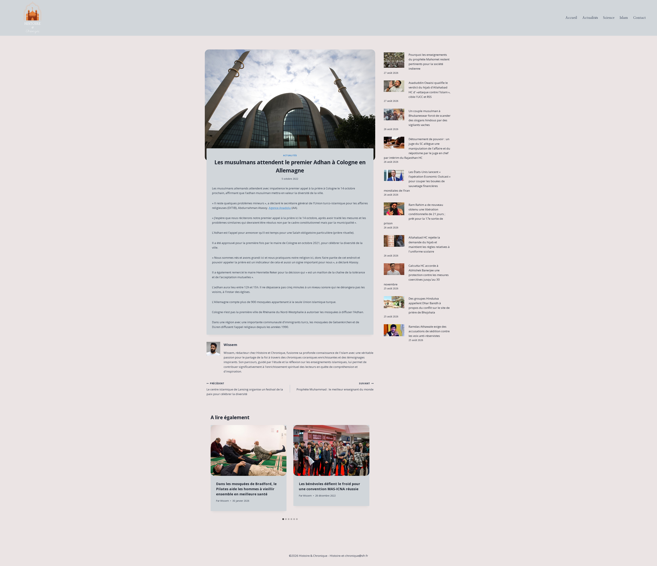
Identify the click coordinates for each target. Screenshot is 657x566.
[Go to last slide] (216, 470)
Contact (639, 18)
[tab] (283, 519)
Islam (624, 18)
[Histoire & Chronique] (32, 18)
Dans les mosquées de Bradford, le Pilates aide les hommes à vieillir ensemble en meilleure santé (246, 488)
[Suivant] (363, 470)
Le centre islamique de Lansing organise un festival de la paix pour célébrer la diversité (245, 389)
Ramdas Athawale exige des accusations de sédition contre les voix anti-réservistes (429, 331)
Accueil (571, 18)
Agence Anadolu (280, 208)
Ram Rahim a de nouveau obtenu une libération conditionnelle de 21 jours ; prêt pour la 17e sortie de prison (414, 214)
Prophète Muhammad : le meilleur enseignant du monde (335, 386)
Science (609, 18)
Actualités (590, 18)
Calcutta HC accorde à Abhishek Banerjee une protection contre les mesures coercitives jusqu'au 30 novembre (416, 275)
